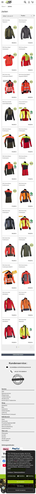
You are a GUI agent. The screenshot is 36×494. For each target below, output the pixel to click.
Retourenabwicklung (7, 426)
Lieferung (4, 412)
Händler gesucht (6, 438)
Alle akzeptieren (20, 481)
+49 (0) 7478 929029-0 (20, 371)
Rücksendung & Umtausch (9, 414)
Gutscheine (5, 409)
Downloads (5, 421)
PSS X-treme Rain (6, 20)
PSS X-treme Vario (6, 74)
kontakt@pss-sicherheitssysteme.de (20, 367)
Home (3, 6)
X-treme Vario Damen (23, 101)
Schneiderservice (6, 425)
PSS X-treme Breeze (23, 47)
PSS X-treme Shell (6, 292)
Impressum (10, 472)
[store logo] (8, 2)
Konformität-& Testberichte (9, 400)
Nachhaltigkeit (5, 440)
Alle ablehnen (20, 486)
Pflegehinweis (5, 395)
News (3, 419)
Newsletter (4, 405)
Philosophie (5, 433)
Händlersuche (5, 398)
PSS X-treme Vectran (23, 265)
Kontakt (4, 435)
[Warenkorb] (32, 2)
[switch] (3, 491)
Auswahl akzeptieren (20, 490)
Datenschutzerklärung (19, 472)
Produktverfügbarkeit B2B (8, 423)
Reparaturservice (6, 393)
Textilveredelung (6, 397)
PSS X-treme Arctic (23, 20)
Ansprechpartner (6, 428)
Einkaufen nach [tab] (18, 354)
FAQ (3, 391)
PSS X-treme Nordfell (7, 101)
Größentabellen (6, 411)
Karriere (4, 437)
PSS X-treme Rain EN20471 (24, 74)
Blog (3, 407)
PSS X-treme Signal (6, 47)
